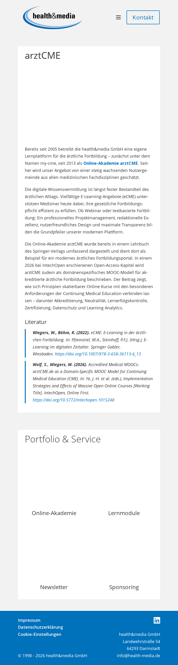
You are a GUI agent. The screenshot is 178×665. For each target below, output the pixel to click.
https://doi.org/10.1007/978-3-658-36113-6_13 (98, 354)
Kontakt (143, 17)
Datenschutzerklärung (40, 627)
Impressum (29, 620)
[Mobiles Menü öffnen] (118, 17)
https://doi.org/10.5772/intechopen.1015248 (73, 400)
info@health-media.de (138, 655)
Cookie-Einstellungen (39, 634)
